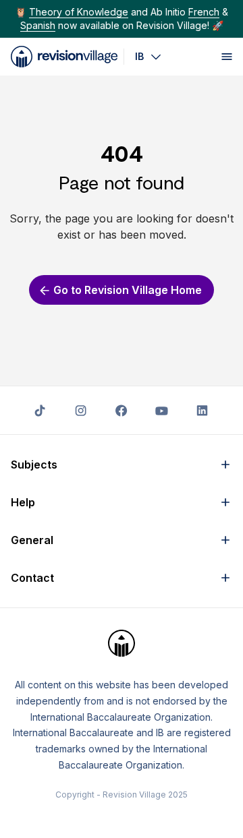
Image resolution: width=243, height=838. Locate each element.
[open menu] (226, 56)
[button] (121, 464)
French (203, 12)
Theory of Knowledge (78, 12)
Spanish (37, 25)
